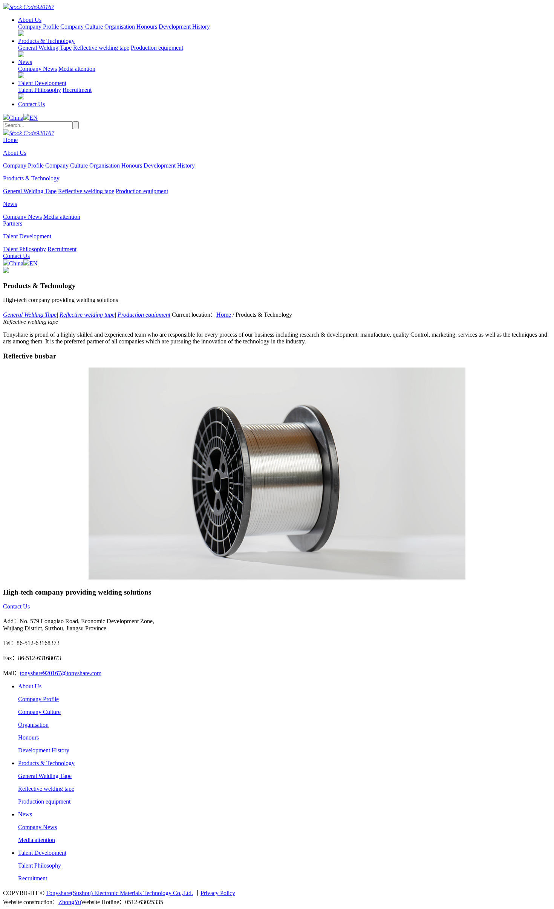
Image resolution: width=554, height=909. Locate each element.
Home (10, 140)
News (25, 62)
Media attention (76, 69)
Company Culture (81, 26)
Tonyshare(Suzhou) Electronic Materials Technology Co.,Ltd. (119, 893)
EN (33, 117)
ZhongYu (69, 902)
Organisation (119, 26)
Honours (146, 26)
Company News (37, 69)
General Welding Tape (45, 47)
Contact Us (31, 104)
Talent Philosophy (39, 90)
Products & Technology (46, 41)
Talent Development (42, 83)
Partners (12, 223)
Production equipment (157, 47)
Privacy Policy (217, 893)
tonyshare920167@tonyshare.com (60, 673)
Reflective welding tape (101, 47)
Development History (184, 26)
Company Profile (38, 26)
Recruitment (77, 90)
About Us (29, 20)
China (16, 117)
